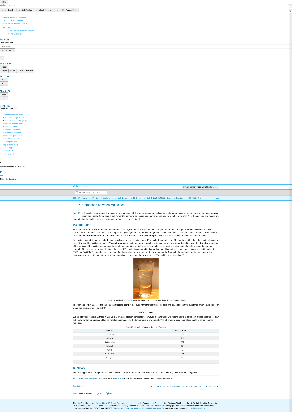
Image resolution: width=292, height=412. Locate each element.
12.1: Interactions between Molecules (87, 378)
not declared (119, 378)
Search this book (7, 42)
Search (77, 193)
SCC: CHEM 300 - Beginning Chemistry (167, 198)
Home (84, 198)
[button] (9, 151)
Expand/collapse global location (217, 197)
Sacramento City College (132, 198)
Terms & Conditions (133, 408)
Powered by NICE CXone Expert (108, 403)
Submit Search (8, 50)
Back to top (77, 386)
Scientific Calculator (13, 133)
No (110, 393)
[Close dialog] (1, 175)
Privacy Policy (118, 408)
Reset (4, 67)
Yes (100, 393)
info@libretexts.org (197, 408)
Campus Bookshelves (104, 198)
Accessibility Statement (151, 408)
